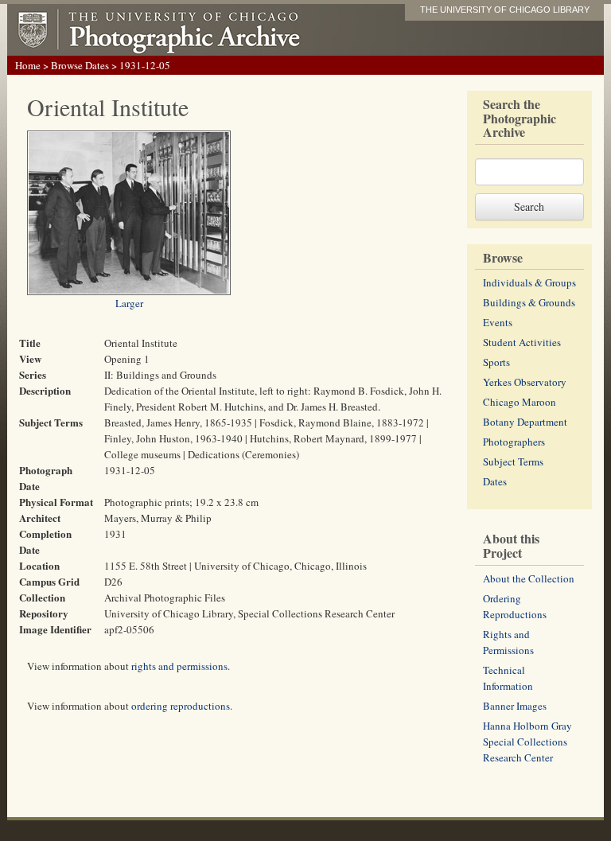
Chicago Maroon (519, 402)
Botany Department (525, 422)
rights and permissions (179, 666)
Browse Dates (80, 65)
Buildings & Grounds (529, 302)
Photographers (514, 441)
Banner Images (515, 706)
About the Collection (528, 578)
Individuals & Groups (529, 282)
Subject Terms (513, 461)
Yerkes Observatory (524, 382)
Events (497, 322)
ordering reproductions (180, 706)
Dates (495, 481)
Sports (496, 362)
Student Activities (522, 342)
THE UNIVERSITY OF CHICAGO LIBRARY (505, 9)
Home (28, 65)
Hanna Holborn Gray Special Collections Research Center (527, 741)
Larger (129, 303)
